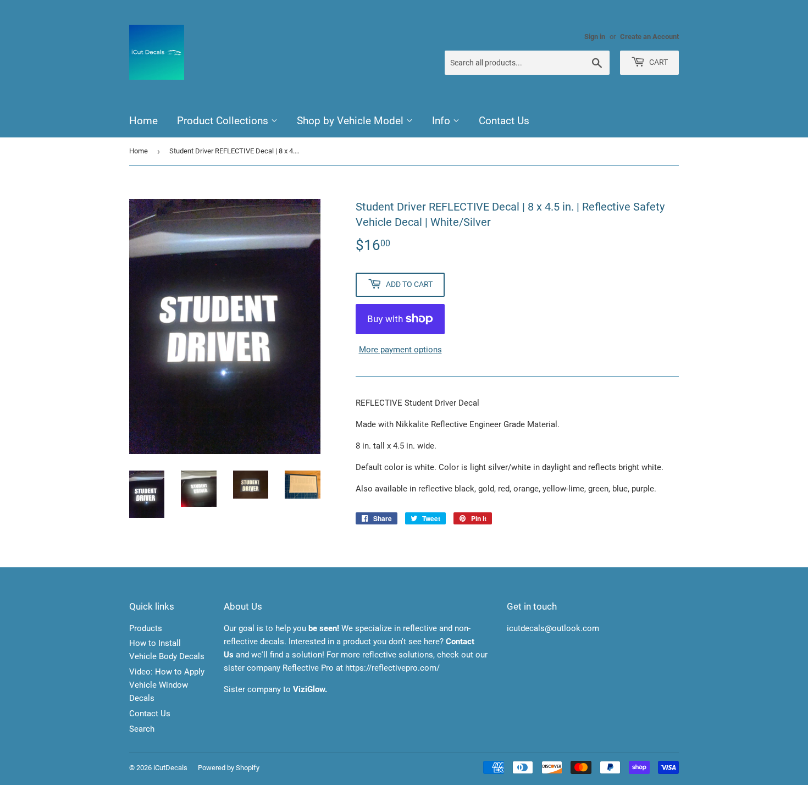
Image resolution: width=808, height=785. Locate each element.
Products (145, 628)
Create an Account (649, 36)
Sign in (594, 36)
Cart (657, 62)
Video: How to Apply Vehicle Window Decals (166, 685)
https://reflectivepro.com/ (392, 668)
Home (143, 120)
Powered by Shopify (228, 768)
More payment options (400, 350)
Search (141, 729)
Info (442, 120)
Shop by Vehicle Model (351, 120)
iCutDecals (170, 768)
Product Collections (224, 120)
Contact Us (504, 120)
